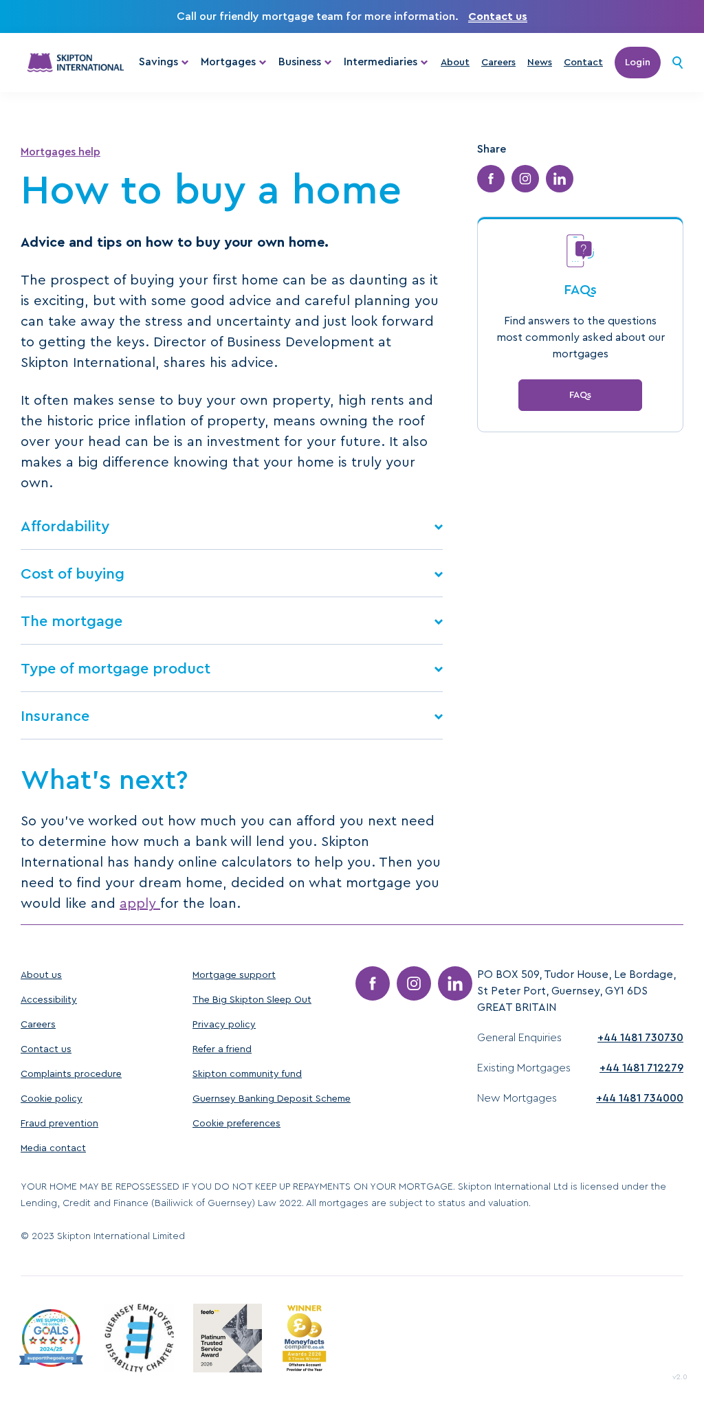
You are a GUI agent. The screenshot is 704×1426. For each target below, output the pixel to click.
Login (637, 62)
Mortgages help (60, 151)
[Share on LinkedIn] (559, 178)
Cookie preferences (236, 1123)
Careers (498, 62)
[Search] (677, 62)
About (455, 62)
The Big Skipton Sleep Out (251, 1000)
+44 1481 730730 (640, 1037)
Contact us (497, 16)
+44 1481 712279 (641, 1067)
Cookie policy (51, 1099)
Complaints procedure (71, 1074)
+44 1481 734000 (639, 1098)
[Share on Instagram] (525, 178)
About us (41, 975)
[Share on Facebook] (491, 178)
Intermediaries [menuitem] (380, 61)
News (539, 62)
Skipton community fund (247, 1074)
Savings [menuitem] (158, 61)
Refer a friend (222, 1049)
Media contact (53, 1148)
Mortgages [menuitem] (228, 61)
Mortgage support (234, 975)
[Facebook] (372, 983)
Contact (583, 62)
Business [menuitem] (299, 61)
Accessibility (49, 1000)
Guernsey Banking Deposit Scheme (271, 1099)
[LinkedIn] (455, 983)
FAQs (580, 395)
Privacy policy (224, 1024)
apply (140, 904)
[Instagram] (414, 983)
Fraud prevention (59, 1123)
